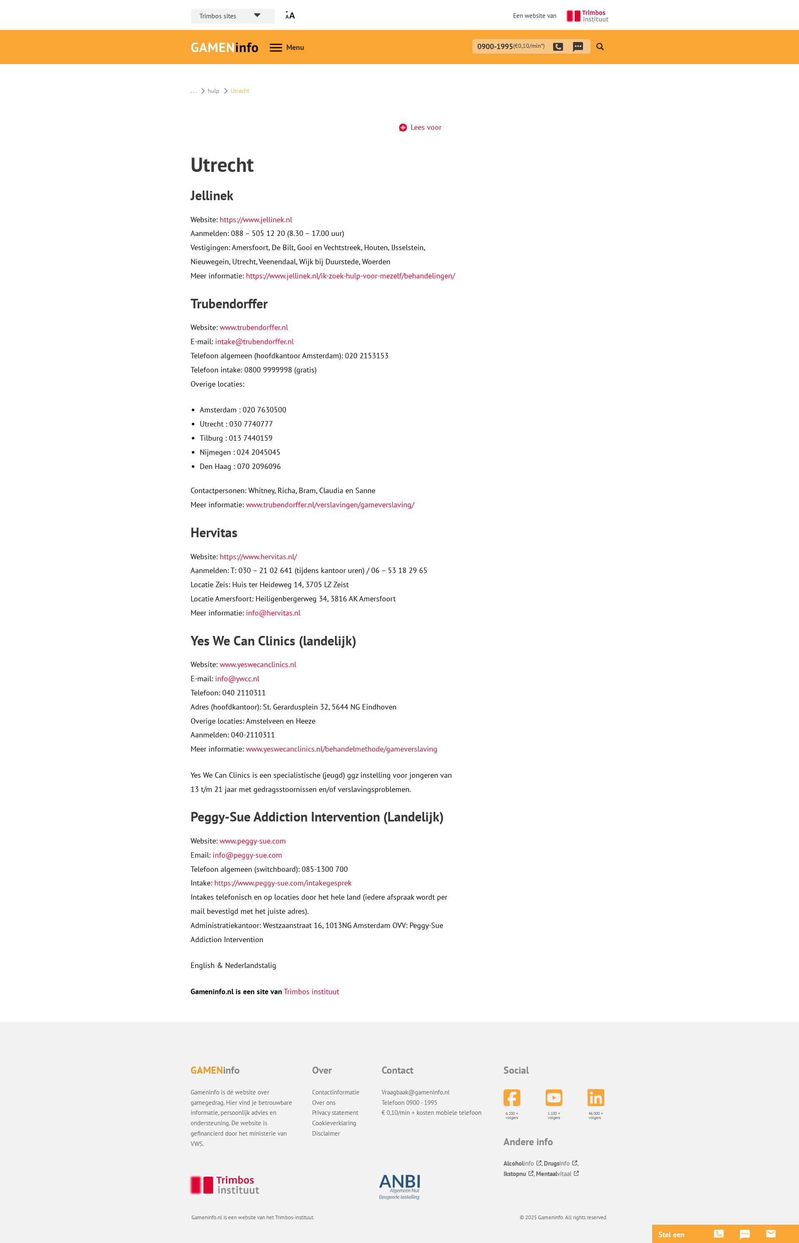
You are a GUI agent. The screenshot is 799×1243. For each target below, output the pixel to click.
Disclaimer (326, 1133)
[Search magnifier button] (600, 46)
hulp (213, 90)
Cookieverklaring (334, 1123)
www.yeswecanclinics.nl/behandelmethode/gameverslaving (341, 749)
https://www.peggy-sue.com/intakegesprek (283, 883)
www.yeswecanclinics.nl (258, 664)
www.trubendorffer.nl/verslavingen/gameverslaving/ (330, 504)
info (519, 1163)
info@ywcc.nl (237, 678)
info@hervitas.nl (273, 613)
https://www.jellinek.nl (256, 219)
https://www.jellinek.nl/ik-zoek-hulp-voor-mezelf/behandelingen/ (350, 275)
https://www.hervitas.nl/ (258, 556)
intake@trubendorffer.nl (254, 341)
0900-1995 (511, 45)
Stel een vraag (671, 1235)
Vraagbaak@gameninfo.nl (415, 1092)
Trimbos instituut (311, 991)
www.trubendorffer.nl (254, 327)
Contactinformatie (336, 1092)
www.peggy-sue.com (254, 841)
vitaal (553, 1173)
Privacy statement (335, 1112)
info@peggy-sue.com (248, 855)
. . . (193, 90)
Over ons (323, 1102)
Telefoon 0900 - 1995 (409, 1102)
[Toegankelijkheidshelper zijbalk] (292, 15)
